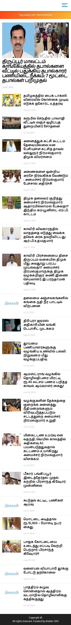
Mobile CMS (52, 621)
